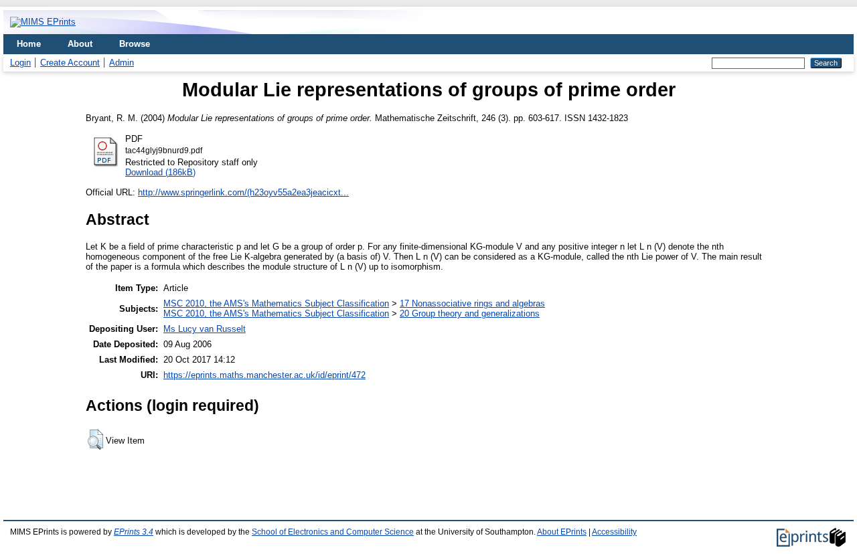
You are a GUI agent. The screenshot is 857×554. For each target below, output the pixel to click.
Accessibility (614, 532)
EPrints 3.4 (133, 532)
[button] (95, 440)
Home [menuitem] (29, 44)
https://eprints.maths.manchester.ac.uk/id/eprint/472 (264, 375)
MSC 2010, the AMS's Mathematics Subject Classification (276, 303)
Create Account (70, 63)
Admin (121, 63)
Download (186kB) (160, 172)
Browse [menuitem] (134, 44)
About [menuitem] (80, 44)
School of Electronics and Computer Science (333, 532)
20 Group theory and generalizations (470, 313)
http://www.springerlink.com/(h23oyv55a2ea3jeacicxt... (243, 192)
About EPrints (562, 532)
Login (20, 63)
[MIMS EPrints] (42, 22)
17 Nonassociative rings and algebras (472, 303)
